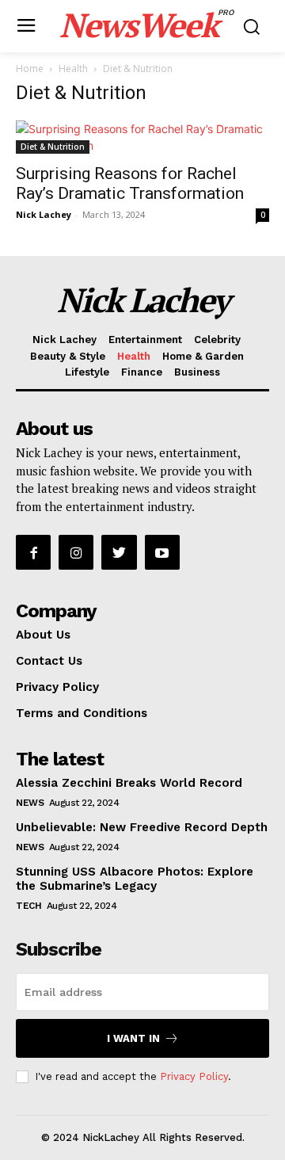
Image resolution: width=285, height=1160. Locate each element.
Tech (28, 905)
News (30, 802)
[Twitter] (118, 552)
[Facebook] (33, 552)
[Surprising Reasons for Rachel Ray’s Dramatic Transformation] (142, 137)
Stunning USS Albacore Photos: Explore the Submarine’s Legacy (134, 878)
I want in (133, 1038)
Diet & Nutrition (53, 146)
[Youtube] (162, 552)
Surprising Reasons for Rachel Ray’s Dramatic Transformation (130, 183)
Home (30, 68)
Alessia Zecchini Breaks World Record (129, 783)
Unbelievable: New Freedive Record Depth (142, 827)
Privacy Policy (194, 1076)
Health (73, 68)
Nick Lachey (43, 214)
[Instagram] (76, 552)
